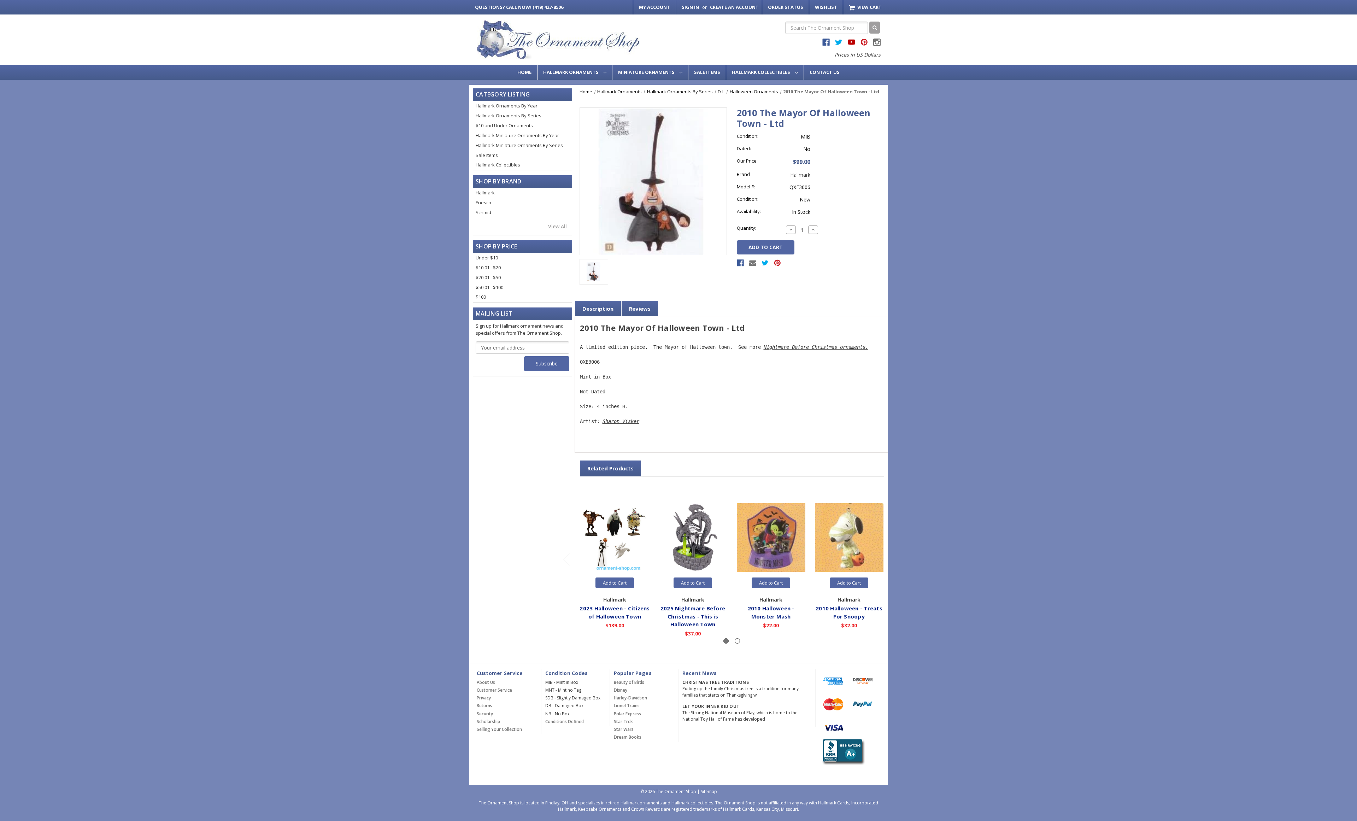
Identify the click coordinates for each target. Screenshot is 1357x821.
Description (597, 308)
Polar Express (627, 714)
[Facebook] (740, 263)
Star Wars (624, 729)
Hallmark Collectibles (761, 72)
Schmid (483, 212)
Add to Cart (615, 583)
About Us (486, 682)
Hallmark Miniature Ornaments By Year (517, 135)
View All (557, 226)
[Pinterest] (777, 263)
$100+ (482, 297)
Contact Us (825, 72)
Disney (620, 690)
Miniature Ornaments (647, 72)
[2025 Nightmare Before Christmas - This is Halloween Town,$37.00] (693, 538)
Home (524, 72)
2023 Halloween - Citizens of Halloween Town (615, 612)
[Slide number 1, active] (726, 641)
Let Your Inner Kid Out (711, 706)
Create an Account (734, 7)
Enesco (483, 202)
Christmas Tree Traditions (715, 682)
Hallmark (485, 192)
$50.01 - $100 (489, 287)
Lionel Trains (627, 706)
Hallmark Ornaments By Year (506, 105)
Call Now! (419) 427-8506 (519, 7)
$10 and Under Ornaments (504, 125)
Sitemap (709, 791)
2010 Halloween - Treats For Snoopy (849, 612)
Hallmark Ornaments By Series (508, 115)
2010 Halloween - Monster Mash (771, 612)
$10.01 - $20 (488, 267)
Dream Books (627, 737)
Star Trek (623, 722)
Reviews (640, 308)
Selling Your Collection (499, 729)
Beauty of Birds (629, 682)
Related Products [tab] (610, 468)
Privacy (484, 698)
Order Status (785, 7)
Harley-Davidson (630, 698)
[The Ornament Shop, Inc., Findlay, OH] (842, 752)
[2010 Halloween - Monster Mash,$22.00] (771, 538)
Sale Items (707, 72)
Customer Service (494, 690)
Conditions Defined (564, 722)
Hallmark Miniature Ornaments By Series (519, 145)
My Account (654, 7)
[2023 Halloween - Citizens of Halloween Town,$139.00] (615, 538)
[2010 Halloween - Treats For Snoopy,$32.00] (849, 538)
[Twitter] (765, 263)
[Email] (752, 263)
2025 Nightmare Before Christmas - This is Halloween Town (692, 616)
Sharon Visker (621, 421)
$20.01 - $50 (488, 277)
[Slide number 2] (737, 641)
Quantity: (746, 228)
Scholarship (488, 722)
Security (485, 714)
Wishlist (826, 7)
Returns (484, 706)
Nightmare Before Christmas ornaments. (816, 347)
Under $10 (487, 257)
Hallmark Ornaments (571, 72)
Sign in (690, 7)
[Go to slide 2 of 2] (566, 559)
